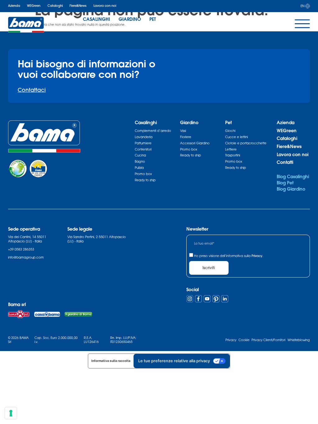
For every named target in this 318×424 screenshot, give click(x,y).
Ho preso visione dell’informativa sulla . (228, 256)
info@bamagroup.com (26, 257)
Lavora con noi (104, 6)
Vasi (183, 131)
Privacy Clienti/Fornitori (268, 340)
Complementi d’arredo (153, 131)
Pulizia (139, 167)
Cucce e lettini (236, 137)
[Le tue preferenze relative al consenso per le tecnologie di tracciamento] (11, 413)
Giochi (230, 131)
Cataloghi (55, 6)
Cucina (140, 155)
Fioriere (185, 137)
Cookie (243, 340)
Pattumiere (143, 143)
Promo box (143, 174)
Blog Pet (285, 183)
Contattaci (32, 90)
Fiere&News (78, 6)
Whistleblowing (299, 340)
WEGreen (33, 6)
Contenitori (143, 149)
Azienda (14, 6)
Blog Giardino (291, 189)
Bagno (140, 161)
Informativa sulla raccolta (110, 361)
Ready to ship (145, 180)
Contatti (285, 162)
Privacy (257, 256)
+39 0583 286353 (21, 249)
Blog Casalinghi (293, 176)
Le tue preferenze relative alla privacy (174, 361)
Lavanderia (143, 137)
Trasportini (232, 155)
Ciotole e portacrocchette (245, 143)
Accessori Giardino (195, 143)
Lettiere (231, 149)
